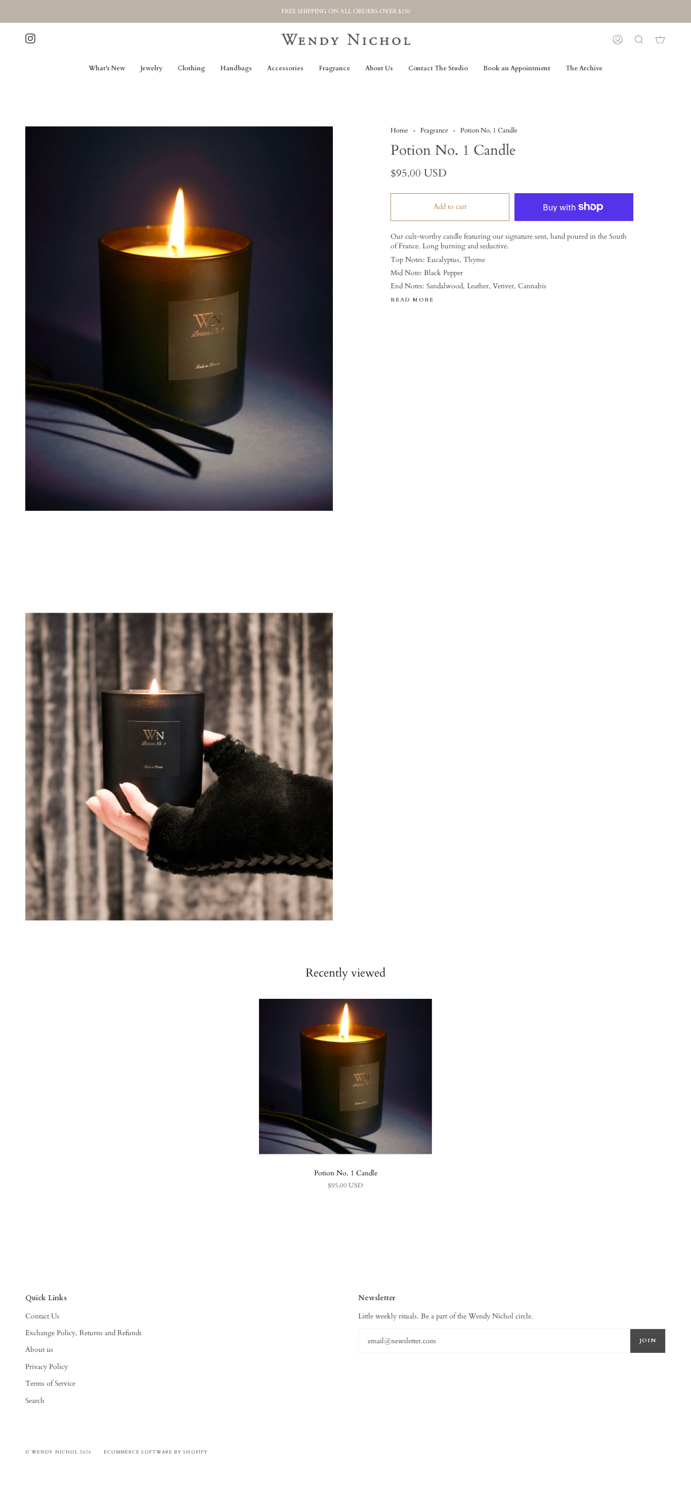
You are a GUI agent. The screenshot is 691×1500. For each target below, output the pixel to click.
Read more (412, 300)
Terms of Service (50, 1383)
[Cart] (660, 39)
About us (39, 1349)
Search (35, 1400)
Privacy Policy (46, 1367)
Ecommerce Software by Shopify (156, 1452)
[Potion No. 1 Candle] (345, 1076)
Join (647, 1340)
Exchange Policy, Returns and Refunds (83, 1333)
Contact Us (42, 1316)
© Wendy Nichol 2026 (58, 1452)
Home (399, 130)
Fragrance (434, 130)
